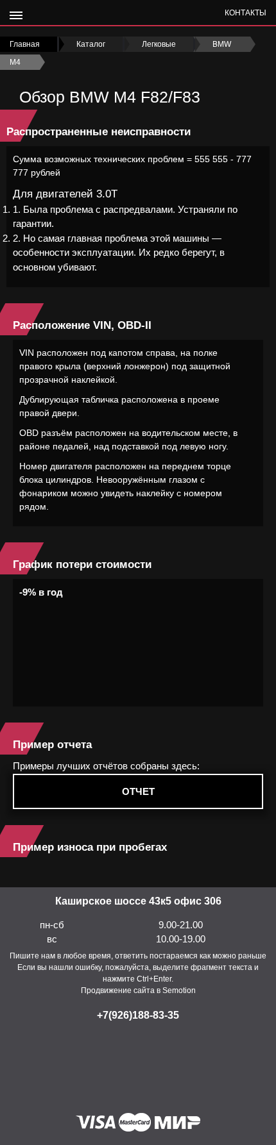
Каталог (90, 44)
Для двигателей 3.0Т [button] (65, 194)
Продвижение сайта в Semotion (138, 990)
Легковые (159, 44)
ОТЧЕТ (138, 791)
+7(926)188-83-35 (138, 1015)
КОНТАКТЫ (245, 12)
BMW (221, 44)
